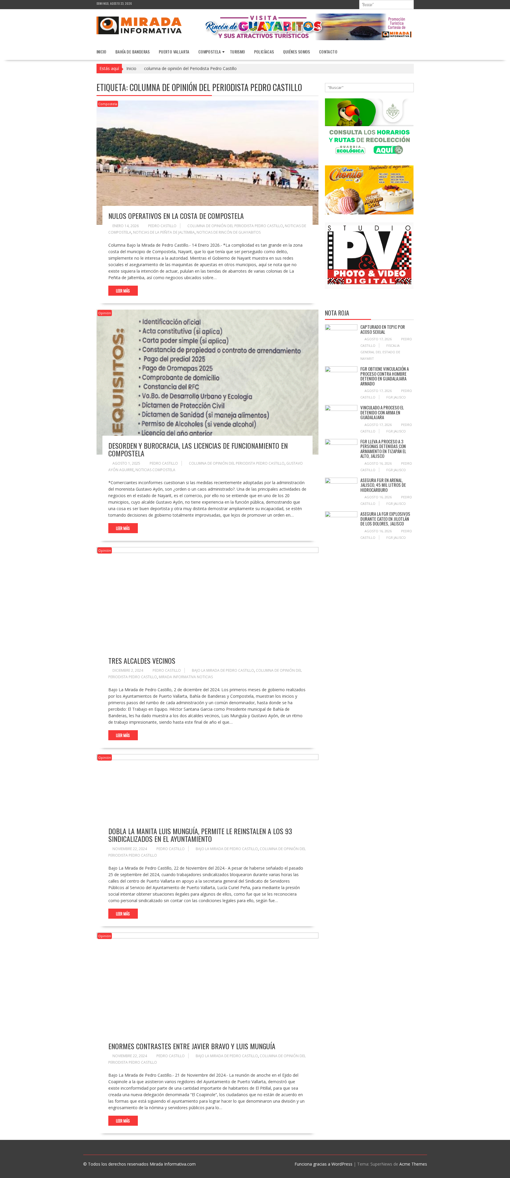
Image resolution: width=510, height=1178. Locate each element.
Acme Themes (413, 1164)
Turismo (237, 51)
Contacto (328, 51)
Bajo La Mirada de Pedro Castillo (223, 670)
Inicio (102, 51)
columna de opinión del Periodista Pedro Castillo (235, 225)
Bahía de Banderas (132, 51)
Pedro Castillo (162, 225)
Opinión (104, 313)
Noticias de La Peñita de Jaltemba (164, 232)
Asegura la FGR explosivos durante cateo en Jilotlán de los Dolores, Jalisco (385, 518)
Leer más (123, 291)
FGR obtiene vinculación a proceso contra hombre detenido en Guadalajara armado (384, 376)
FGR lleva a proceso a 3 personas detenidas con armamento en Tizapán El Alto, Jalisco (383, 448)
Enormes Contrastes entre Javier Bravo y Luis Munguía (191, 1046)
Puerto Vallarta (174, 51)
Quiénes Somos (296, 51)
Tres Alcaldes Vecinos (141, 660)
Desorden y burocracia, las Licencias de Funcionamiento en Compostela (198, 449)
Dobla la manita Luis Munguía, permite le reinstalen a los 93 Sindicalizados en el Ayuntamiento (200, 835)
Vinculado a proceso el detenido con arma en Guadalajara (382, 412)
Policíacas (264, 51)
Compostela (209, 51)
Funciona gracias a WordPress (323, 1164)
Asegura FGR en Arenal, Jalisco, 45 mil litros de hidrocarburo (383, 485)
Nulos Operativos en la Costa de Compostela (176, 215)
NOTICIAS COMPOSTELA (155, 469)
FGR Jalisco (396, 397)
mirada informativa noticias (186, 676)
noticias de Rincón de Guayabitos (229, 232)
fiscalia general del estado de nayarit (380, 352)
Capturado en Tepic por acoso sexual (382, 329)
